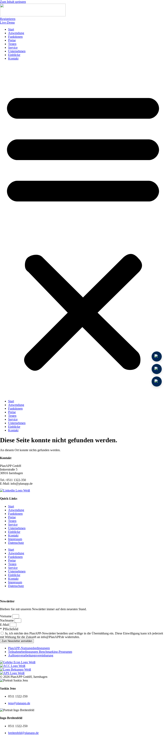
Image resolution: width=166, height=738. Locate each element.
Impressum (15, 539)
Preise (12, 40)
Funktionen (15, 36)
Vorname (6, 616)
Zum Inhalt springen (13, 1)
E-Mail (5, 624)
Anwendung (16, 33)
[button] (83, 230)
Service (13, 47)
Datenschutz (16, 542)
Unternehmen (17, 51)
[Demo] (156, 356)
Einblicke (14, 55)
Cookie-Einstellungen (16, 593)
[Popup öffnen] (156, 369)
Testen (12, 44)
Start (11, 29)
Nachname (7, 620)
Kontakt (13, 58)
